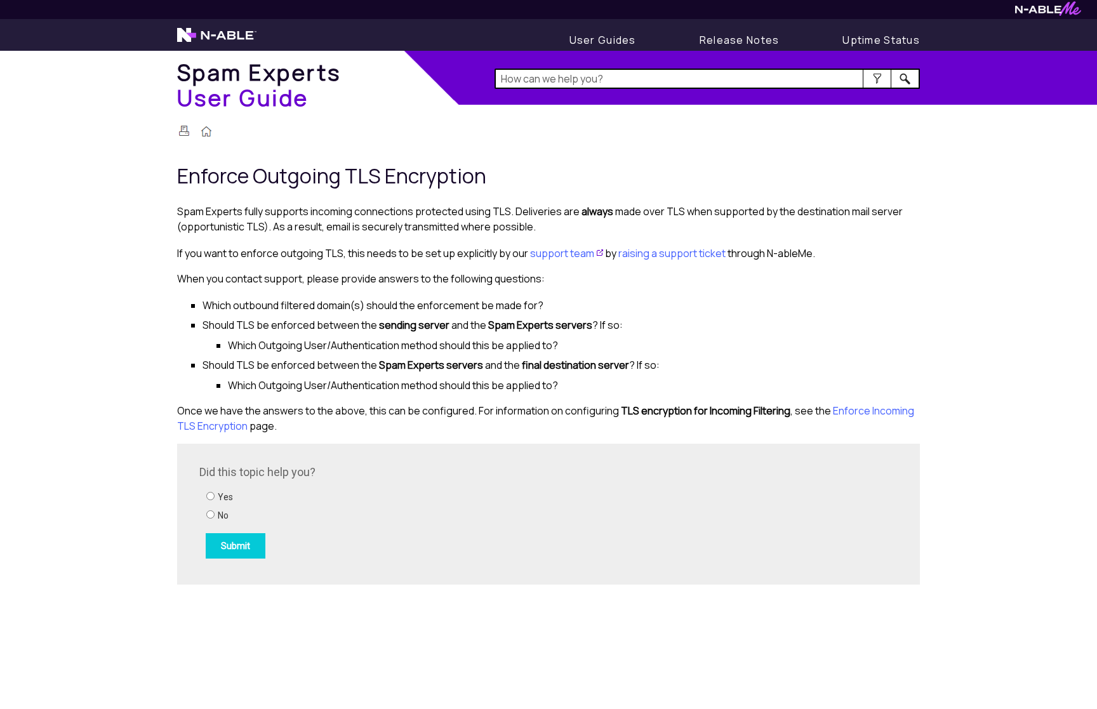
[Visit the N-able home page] (216, 41)
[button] (877, 79)
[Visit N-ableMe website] (1048, 12)
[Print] (184, 131)
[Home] (206, 133)
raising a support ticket (672, 253)
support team (562, 253)
